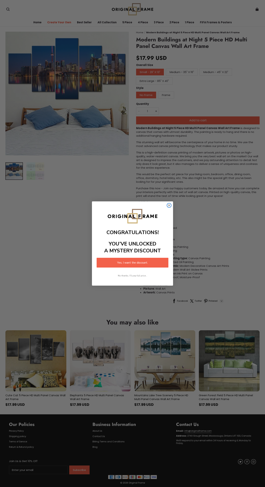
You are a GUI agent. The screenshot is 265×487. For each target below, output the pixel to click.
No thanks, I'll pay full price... (132, 275)
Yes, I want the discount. (132, 263)
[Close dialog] (169, 205)
